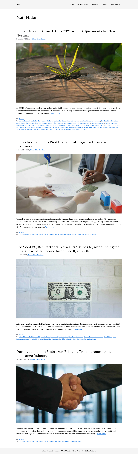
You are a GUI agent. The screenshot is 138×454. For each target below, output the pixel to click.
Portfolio (95, 5)
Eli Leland (71, 337)
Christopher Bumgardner (29, 123)
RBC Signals (104, 127)
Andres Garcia (59, 121)
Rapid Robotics (94, 127)
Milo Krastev (64, 127)
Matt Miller (20, 127)
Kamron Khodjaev (65, 125)
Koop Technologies (92, 125)
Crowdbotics (42, 123)
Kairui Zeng (54, 125)
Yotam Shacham (81, 129)
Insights (104, 5)
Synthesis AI (50, 129)
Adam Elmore (23, 337)
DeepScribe (65, 123)
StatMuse (80, 339)
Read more (55, 113)
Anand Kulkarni (47, 121)
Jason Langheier (30, 125)
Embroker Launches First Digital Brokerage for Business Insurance (61, 144)
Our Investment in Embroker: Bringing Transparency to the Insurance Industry (64, 353)
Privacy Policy (76, 451)
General (21, 119)
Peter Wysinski (83, 127)
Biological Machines (93, 121)
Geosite (101, 123)
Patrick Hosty (72, 339)
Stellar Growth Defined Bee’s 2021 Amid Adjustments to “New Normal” (66, 33)
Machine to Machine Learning (110, 125)
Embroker (72, 123)
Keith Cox (75, 125)
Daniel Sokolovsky (54, 123)
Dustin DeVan (63, 337)
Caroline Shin (105, 121)
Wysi (73, 129)
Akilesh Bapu (23, 121)
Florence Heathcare (83, 123)
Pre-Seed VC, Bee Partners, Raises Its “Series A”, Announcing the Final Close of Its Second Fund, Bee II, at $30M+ (68, 249)
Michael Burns (54, 127)
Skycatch (37, 129)
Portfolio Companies (77, 234)
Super (43, 129)
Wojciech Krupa (65, 129)
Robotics (112, 127)
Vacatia (57, 129)
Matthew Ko (29, 127)
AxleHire (83, 121)
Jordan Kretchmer (43, 125)
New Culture (73, 127)
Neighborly (63, 339)
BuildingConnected (51, 337)
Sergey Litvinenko (27, 129)
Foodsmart (95, 123)
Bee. (18, 4)
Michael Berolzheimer (40, 127)
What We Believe (83, 5)
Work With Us (115, 5)
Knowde (82, 125)
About (72, 5)
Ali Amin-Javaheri (34, 121)
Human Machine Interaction (36, 234)
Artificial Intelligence (71, 121)
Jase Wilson (108, 337)
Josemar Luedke (29, 339)
